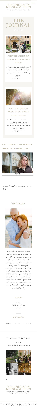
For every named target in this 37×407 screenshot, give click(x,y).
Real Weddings (18, 305)
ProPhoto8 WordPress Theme (19, 404)
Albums (18, 302)
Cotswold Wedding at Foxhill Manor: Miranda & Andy (18, 59)
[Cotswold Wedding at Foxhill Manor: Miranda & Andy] (18, 44)
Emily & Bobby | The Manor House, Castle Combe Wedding (18, 112)
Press (18, 308)
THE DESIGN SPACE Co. (18, 405)
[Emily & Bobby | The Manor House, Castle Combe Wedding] (18, 97)
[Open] (12, 356)
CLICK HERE (26, 338)
